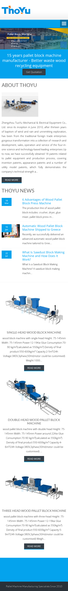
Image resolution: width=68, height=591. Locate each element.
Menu (64, 24)
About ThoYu (19, 85)
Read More (11, 179)
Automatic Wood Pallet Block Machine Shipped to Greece (42, 227)
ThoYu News (18, 190)
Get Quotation (34, 72)
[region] (34, 38)
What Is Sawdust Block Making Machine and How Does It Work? (43, 255)
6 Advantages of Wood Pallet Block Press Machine (42, 201)
